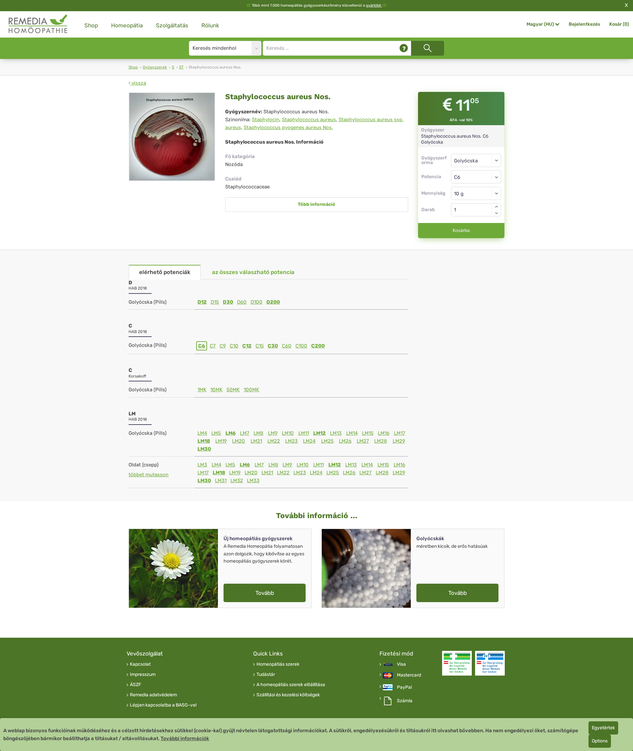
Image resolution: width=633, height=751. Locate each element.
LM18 (203, 441)
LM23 (291, 441)
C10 (234, 346)
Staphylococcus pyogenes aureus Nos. (288, 127)
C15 (260, 346)
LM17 (399, 433)
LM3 (202, 465)
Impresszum (143, 674)
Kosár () (619, 24)
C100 (301, 346)
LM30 (204, 449)
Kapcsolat (140, 664)
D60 (242, 302)
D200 (273, 302)
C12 (247, 346)
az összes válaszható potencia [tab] (253, 272)
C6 (201, 346)
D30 (228, 302)
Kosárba (461, 230)
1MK (201, 390)
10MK (216, 390)
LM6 (231, 433)
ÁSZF (135, 684)
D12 (202, 302)
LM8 (258, 433)
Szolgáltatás (172, 25)
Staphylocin (265, 120)
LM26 (345, 441)
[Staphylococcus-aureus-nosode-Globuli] (172, 137)
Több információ (316, 204)
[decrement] (496, 213)
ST (181, 67)
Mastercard (409, 675)
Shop (91, 25)
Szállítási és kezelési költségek (288, 695)
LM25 (327, 441)
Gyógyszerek (155, 67)
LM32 (236, 481)
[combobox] (476, 176)
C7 (213, 346)
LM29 (399, 441)
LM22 (273, 441)
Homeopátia (127, 25)
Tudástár (265, 674)
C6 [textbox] (457, 177)
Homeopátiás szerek (277, 664)
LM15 (368, 433)
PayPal (404, 687)
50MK (233, 390)
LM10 (288, 433)
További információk (185, 738)
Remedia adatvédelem (153, 695)
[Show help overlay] (404, 48)
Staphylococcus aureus (309, 120)
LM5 (216, 433)
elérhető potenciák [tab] (164, 272)
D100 (256, 302)
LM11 (303, 433)
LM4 (202, 433)
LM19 (221, 441)
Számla (404, 701)
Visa (401, 664)
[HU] (38, 24)
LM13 (336, 433)
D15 (215, 302)
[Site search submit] (427, 48)
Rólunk (210, 25)
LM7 (244, 433)
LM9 (273, 433)
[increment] (496, 206)
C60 (286, 346)
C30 (273, 346)
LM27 (363, 441)
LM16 (383, 433)
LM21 (256, 441)
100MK (251, 390)
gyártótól (374, 5)
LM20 (238, 441)
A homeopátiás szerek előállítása (290, 684)
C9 (223, 346)
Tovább (265, 593)
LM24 (309, 441)
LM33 (253, 481)
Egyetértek (603, 728)
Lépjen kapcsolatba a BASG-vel (163, 705)
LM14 (352, 433)
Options (600, 741)
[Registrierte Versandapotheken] (457, 663)
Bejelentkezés (584, 24)
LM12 (319, 433)
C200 (318, 346)
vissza (138, 83)
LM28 (380, 441)
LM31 (220, 481)
